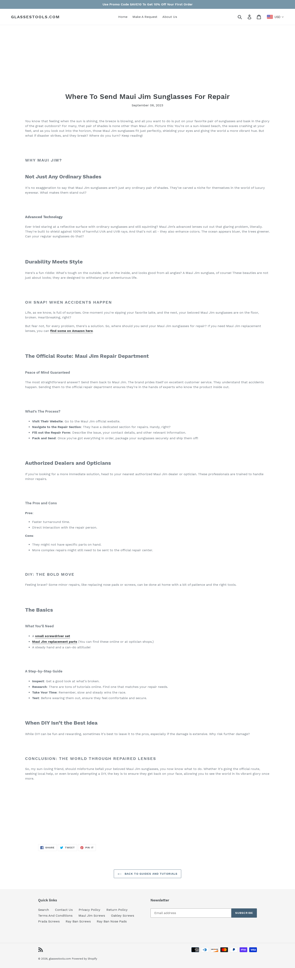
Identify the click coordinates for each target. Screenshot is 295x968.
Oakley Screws (122, 915)
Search (43, 910)
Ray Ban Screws (78, 921)
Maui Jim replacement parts (54, 642)
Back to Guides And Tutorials (150, 873)
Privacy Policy (89, 910)
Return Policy (117, 910)
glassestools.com (35, 16)
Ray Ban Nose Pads (112, 921)
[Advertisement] (145, 64)
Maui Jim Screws (91, 915)
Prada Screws (49, 921)
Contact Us (64, 910)
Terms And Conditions (55, 915)
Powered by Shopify (84, 958)
